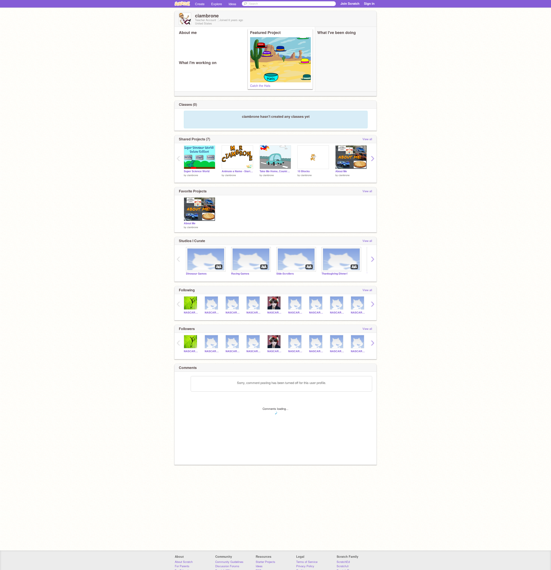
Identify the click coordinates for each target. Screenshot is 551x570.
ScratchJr (343, 566)
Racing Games (240, 273)
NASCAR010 (337, 312)
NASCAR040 (316, 312)
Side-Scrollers (285, 273)
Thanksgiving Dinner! (335, 273)
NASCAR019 (253, 312)
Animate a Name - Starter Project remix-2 (237, 171)
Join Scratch (350, 3)
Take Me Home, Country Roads (275, 171)
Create (199, 4)
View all (367, 139)
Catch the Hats (260, 85)
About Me (341, 171)
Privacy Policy (305, 566)
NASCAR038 (358, 312)
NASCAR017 (274, 312)
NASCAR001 (191, 312)
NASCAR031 (233, 312)
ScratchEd (343, 562)
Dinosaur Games (196, 273)
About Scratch (184, 562)
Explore (216, 4)
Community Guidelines (229, 562)
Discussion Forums (227, 566)
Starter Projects (265, 562)
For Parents (182, 566)
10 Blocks (303, 171)
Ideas (232, 4)
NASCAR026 (295, 312)
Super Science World (196, 171)
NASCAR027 (212, 312)
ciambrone (192, 175)
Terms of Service (306, 562)
